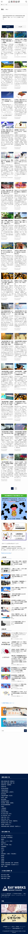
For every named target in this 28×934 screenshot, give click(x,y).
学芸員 (2, 850)
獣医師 (2, 855)
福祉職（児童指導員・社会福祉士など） (10, 864)
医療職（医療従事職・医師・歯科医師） (10, 862)
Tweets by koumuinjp (6, 553)
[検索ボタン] (26, 1)
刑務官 (2, 806)
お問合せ (13, 926)
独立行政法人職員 (5, 874)
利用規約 (17, 926)
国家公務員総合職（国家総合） (8, 781)
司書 (2, 852)
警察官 (2, 839)
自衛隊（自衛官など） (6, 824)
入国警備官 (3, 808)
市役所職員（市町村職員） (7, 837)
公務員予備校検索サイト (17, 928)
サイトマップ (22, 926)
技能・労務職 (4, 866)
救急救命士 (3, 843)
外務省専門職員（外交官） (7, 795)
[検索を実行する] (25, 730)
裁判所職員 (3, 799)
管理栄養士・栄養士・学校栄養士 (8, 853)
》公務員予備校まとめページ (7, 703)
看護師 (2, 861)
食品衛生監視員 (4, 788)
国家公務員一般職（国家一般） (8, 783)
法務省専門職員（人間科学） (7, 792)
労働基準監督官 (4, 790)
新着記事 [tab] (8, 26)
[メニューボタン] (1, 1)
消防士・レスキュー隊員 (6, 841)
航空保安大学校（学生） (6, 822)
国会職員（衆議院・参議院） (7, 802)
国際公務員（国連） (5, 878)
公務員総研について (7, 926)
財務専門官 (3, 786)
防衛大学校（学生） (5, 819)
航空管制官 (3, 793)
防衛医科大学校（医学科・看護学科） (9, 821)
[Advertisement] (14, 755)
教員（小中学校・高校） (6, 844)
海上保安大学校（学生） (6, 813)
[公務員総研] (14, 1)
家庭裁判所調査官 (5, 801)
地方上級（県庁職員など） (7, 835)
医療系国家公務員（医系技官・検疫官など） (11, 826)
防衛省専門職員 (4, 812)
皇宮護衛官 (3, 810)
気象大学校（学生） (5, 817)
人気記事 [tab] (20, 26)
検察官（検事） (4, 797)
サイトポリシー (8, 928)
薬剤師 (2, 857)
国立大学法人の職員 (5, 876)
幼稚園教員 (3, 846)
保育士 (2, 848)
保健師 (2, 859)
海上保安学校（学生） (6, 815)
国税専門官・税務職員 (6, 784)
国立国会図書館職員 (5, 804)
